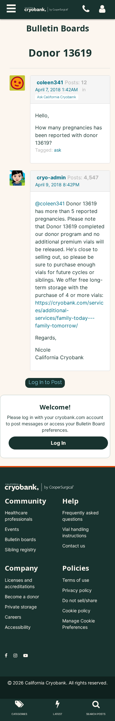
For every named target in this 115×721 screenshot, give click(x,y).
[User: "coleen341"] (19, 83)
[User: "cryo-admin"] (19, 178)
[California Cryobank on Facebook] (6, 655)
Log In (58, 443)
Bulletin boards (20, 539)
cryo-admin (51, 177)
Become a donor (22, 596)
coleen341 (50, 82)
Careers (13, 617)
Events (12, 529)
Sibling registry (20, 549)
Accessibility (18, 627)
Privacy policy (77, 590)
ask (57, 150)
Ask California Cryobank (56, 97)
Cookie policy (76, 610)
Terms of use (75, 580)
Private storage (21, 606)
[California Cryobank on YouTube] (25, 655)
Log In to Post (45, 382)
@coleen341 (50, 203)
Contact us (73, 545)
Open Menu (11, 7)
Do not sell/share (79, 600)
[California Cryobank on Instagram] (15, 655)
